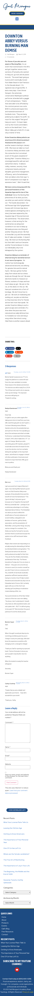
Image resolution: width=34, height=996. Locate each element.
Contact (5, 934)
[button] (17, 18)
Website (8, 764)
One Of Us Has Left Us (12, 848)
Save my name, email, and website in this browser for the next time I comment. (17, 776)
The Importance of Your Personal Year (15, 953)
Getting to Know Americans (13, 834)
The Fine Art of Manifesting (13, 860)
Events (4, 926)
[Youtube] (17, 969)
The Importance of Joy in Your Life (16, 866)
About (4, 920)
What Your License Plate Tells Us (15, 822)
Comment (9, 722)
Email (7, 755)
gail (6, 373)
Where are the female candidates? (16, 854)
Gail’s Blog (5, 929)
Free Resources (7, 931)
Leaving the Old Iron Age (12, 828)
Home (4, 917)
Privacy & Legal (27, 992)
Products (5, 923)
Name (7, 747)
